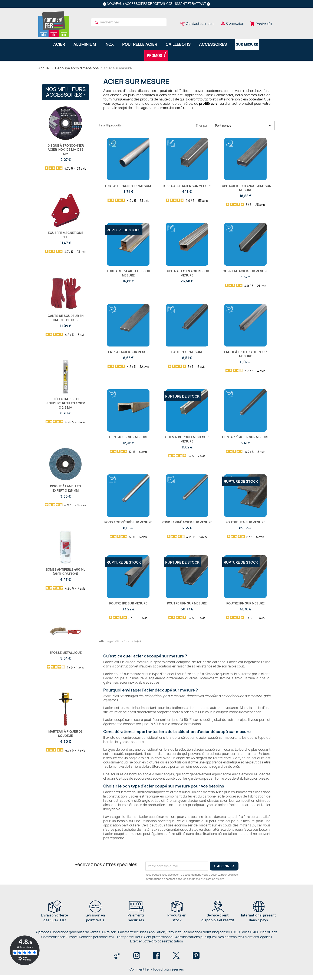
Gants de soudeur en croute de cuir (65, 318)
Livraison (109, 932)
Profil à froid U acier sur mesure (245, 354)
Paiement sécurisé (132, 932)
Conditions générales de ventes (76, 932)
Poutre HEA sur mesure (245, 522)
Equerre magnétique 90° (65, 235)
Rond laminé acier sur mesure (187, 522)
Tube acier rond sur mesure (128, 186)
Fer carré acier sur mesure (245, 437)
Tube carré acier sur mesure (186, 186)
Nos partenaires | (231, 937)
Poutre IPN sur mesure (245, 603)
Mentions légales (258, 937)
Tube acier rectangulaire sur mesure (245, 188)
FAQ (254, 932)
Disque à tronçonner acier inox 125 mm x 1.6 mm (65, 149)
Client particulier (127, 937)
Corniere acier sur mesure (245, 271)
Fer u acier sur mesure (128, 437)
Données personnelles (96, 937)
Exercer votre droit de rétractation (156, 941)
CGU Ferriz (241, 932)
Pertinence (243, 125)
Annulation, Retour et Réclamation (175, 932)
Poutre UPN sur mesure (187, 603)
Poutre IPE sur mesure (128, 603)
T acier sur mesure (187, 352)
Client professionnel (157, 937)
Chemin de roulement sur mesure (186, 439)
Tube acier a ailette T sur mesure (128, 273)
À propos (42, 932)
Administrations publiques (195, 937)
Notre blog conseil (216, 932)
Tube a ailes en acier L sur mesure (187, 273)
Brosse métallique (65, 653)
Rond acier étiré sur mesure (128, 522)
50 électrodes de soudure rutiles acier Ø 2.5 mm (65, 403)
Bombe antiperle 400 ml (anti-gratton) (65, 571)
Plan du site (268, 932)
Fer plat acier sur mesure (128, 352)
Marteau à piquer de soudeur (65, 733)
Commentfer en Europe (59, 937)
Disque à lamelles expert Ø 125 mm (65, 488)
